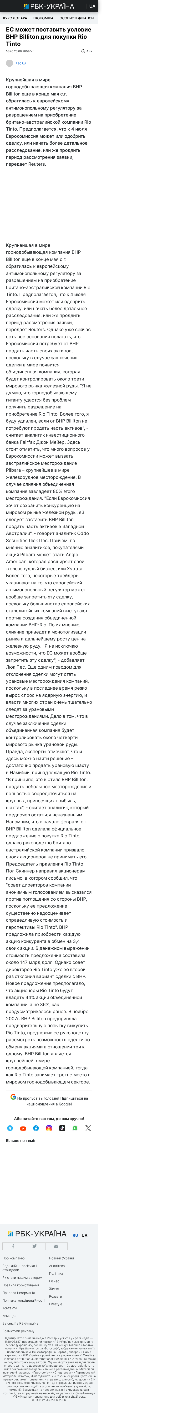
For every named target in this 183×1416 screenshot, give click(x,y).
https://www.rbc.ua (30, 1348)
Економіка (43, 18)
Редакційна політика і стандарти (19, 1268)
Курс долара (15, 18)
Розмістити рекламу (18, 1331)
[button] (6, 6)
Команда (9, 1316)
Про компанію (13, 1258)
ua (84, 1235)
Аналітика (57, 1266)
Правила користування (21, 1285)
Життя (54, 1289)
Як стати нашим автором (22, 1277)
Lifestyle (55, 1304)
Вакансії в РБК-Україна (20, 1323)
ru (75, 1235)
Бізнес (54, 1281)
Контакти (9, 1308)
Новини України (61, 1258)
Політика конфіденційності (23, 1300)
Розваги (55, 1296)
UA (92, 6)
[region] (49, 206)
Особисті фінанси (77, 18)
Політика (56, 1273)
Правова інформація (18, 1293)
